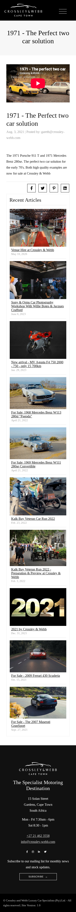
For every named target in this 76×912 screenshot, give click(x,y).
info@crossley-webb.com (38, 841)
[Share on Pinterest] (54, 188)
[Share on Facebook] (31, 188)
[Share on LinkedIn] (65, 188)
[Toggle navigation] (63, 11)
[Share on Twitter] (42, 188)
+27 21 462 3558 (38, 836)
